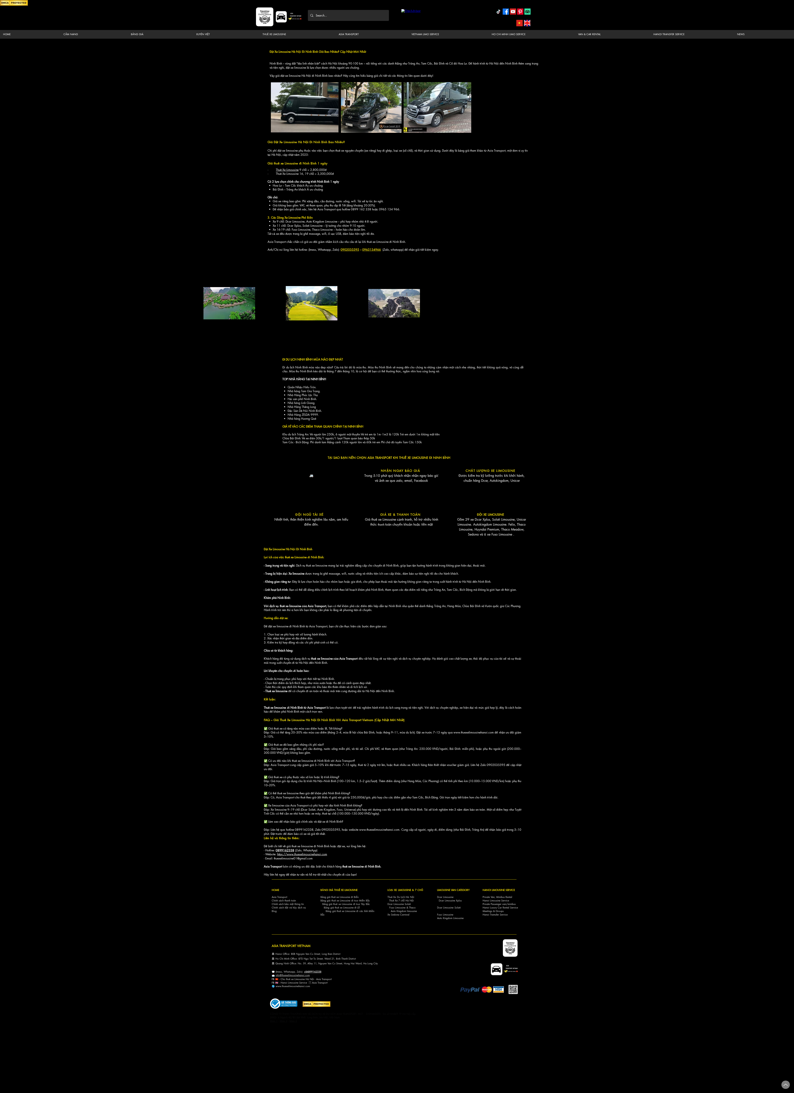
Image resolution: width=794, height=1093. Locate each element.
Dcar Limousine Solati (399, 904)
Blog (274, 911)
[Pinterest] (520, 11)
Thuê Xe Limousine (287, 170)
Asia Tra (316, 982)
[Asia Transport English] (527, 23)
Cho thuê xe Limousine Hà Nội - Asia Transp (305, 979)
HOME (275, 890)
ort (330, 979)
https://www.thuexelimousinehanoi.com (302, 854)
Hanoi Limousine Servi (293, 982)
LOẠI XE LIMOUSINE (399, 890)
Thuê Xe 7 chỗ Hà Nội (401, 900)
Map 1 (273, 1021)
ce (306, 982)
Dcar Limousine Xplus (450, 900)
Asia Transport (279, 897)
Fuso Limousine (397, 907)
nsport (324, 982)
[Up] (785, 1085)
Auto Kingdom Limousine (450, 918)
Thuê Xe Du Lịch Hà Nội (400, 897)
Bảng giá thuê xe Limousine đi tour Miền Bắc (345, 900)
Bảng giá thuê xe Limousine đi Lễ (342, 907)
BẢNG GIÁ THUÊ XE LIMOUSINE (339, 890)
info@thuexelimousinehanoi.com (293, 975)
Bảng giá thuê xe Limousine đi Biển (339, 897)
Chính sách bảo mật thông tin (288, 904)
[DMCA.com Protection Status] (14, 5)
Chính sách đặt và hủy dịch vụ (289, 907)
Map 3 (293, 1021)
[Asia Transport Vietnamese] (519, 23)
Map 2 (283, 1021)
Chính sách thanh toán (284, 900)
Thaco (412, 907)
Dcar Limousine (445, 897)
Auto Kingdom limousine (404, 911)
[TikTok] (498, 11)
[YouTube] (513, 11)
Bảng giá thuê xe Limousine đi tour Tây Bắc (346, 904)
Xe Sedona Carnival (398, 914)
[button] (94, 34)
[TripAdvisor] (527, 11)
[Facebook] (506, 11)
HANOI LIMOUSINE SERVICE (499, 890)
